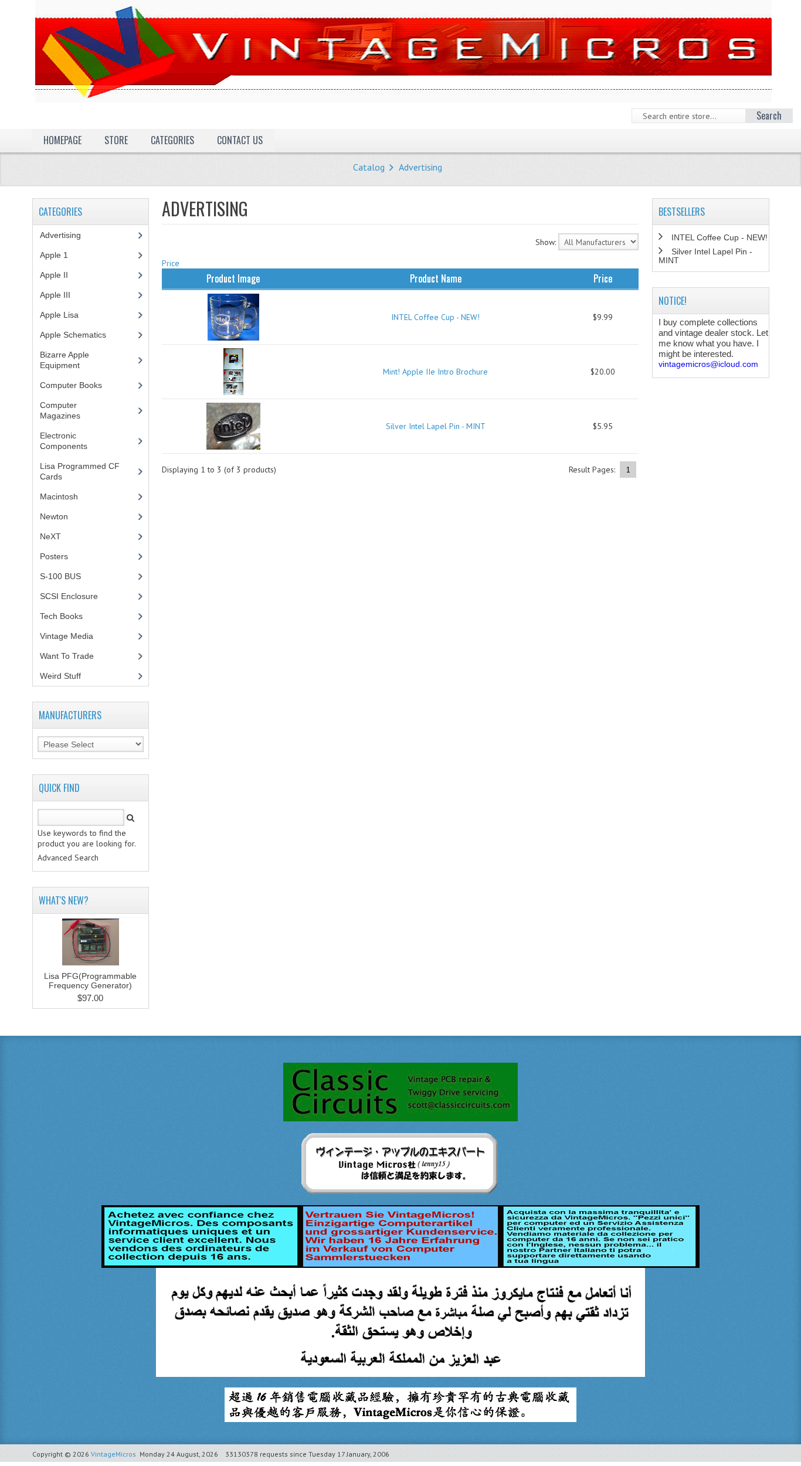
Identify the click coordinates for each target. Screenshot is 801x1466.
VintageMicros (113, 1454)
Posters (60, 556)
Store (116, 140)
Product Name (435, 278)
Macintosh (65, 496)
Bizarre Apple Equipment (66, 360)
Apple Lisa (68, 314)
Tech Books (70, 616)
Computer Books (80, 385)
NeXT (50, 536)
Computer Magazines (69, 410)
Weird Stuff (67, 676)
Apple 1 (60, 255)
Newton (54, 516)
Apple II (60, 275)
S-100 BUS (67, 576)
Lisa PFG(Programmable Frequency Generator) (90, 980)
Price (170, 263)
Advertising (420, 167)
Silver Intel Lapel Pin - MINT (436, 426)
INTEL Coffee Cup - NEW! (435, 317)
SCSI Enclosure (75, 596)
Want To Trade (67, 656)
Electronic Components (70, 441)
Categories (172, 140)
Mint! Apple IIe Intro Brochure (435, 371)
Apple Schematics (79, 334)
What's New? (64, 900)
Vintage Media (73, 636)
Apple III (61, 295)
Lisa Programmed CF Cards (80, 471)
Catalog (369, 167)
